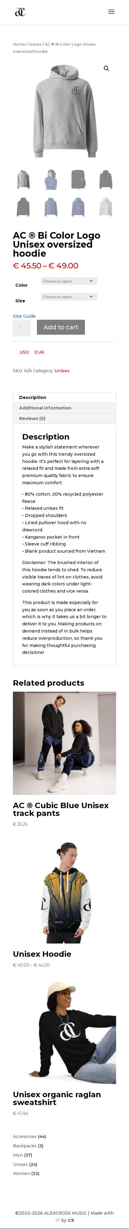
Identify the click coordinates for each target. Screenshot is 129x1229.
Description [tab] (32, 397)
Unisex (34, 44)
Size (20, 300)
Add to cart (61, 327)
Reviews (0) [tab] (32, 418)
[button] (106, 68)
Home (19, 44)
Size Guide (24, 316)
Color (21, 285)
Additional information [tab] (45, 408)
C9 (71, 1220)
